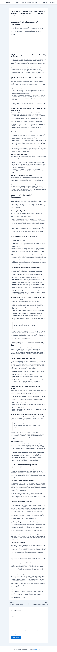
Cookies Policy (30, 2)
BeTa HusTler (5, 2)
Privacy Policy (45, 2)
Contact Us (23, 2)
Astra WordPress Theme (38, 649)
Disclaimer (37, 2)
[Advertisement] (28, 44)
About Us (17, 2)
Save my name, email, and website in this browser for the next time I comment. (27, 634)
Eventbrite (15, 362)
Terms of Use (52, 2)
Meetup (19, 362)
